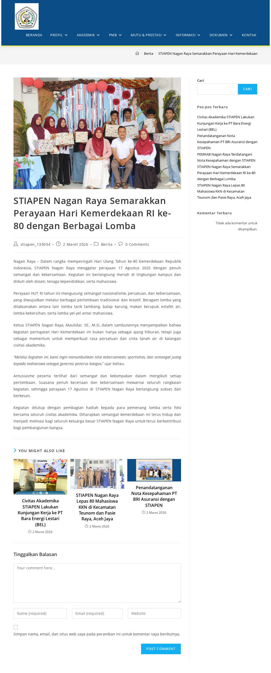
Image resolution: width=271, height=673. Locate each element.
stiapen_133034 (35, 244)
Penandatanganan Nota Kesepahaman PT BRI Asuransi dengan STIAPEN (154, 496)
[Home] (137, 53)
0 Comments (137, 244)
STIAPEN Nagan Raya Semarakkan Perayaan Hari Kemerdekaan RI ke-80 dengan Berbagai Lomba (226, 172)
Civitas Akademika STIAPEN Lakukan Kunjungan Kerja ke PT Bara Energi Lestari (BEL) (40, 513)
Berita (107, 244)
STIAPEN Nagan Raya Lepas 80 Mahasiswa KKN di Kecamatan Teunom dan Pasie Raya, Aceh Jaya (97, 507)
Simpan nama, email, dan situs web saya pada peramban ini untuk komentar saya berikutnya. (96, 633)
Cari (200, 80)
